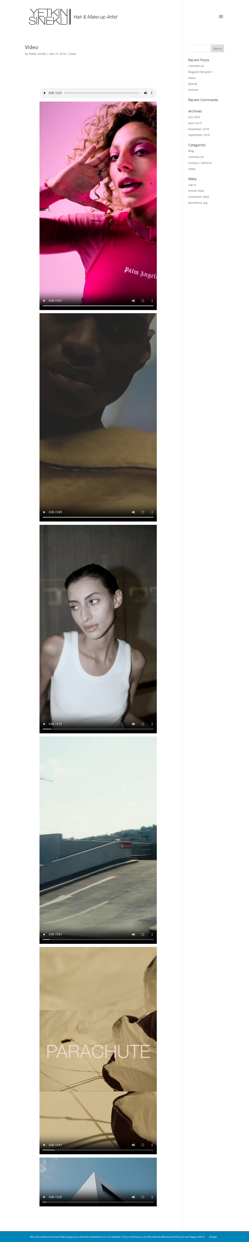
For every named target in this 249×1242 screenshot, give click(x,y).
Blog (191, 151)
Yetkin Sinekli (37, 54)
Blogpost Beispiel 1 (200, 72)
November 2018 (198, 129)
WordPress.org (197, 203)
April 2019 (195, 123)
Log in (192, 185)
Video (31, 47)
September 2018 (199, 135)
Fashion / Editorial (200, 163)
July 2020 (194, 117)
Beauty (192, 84)
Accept (213, 1236)
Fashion (193, 90)
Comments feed (198, 197)
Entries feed (196, 191)
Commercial (196, 66)
